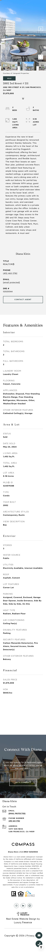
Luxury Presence (23, 922)
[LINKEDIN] (23, 905)
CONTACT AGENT (23, 300)
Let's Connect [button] (23, 782)
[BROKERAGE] (29, 905)
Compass (7, 861)
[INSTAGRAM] (16, 905)
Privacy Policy (34, 935)
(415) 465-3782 (10, 273)
